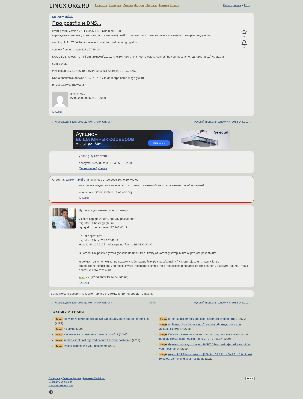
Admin (69, 16)
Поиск (174, 5)
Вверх (250, 378)
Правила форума (71, 378)
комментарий (74, 179)
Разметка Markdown (94, 378)
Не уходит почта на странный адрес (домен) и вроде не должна (106, 318)
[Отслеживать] (244, 43)
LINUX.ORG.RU (69, 5)
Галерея (115, 5)
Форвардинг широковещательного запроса (83, 121)
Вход (247, 5)
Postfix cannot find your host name (85, 345)
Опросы (151, 5)
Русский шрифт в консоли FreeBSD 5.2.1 (221, 121)
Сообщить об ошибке (60, 381)
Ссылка (57, 111)
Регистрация (232, 5)
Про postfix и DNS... (76, 22)
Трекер (164, 5)
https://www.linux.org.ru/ (61, 385)
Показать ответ (88, 168)
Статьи (128, 5)
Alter (82, 277)
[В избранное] (244, 32)
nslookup (69, 328)
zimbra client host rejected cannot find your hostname (97, 340)
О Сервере (54, 378)
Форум (139, 5)
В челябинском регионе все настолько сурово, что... (202, 318)
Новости (101, 5)
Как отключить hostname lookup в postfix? (91, 334)
